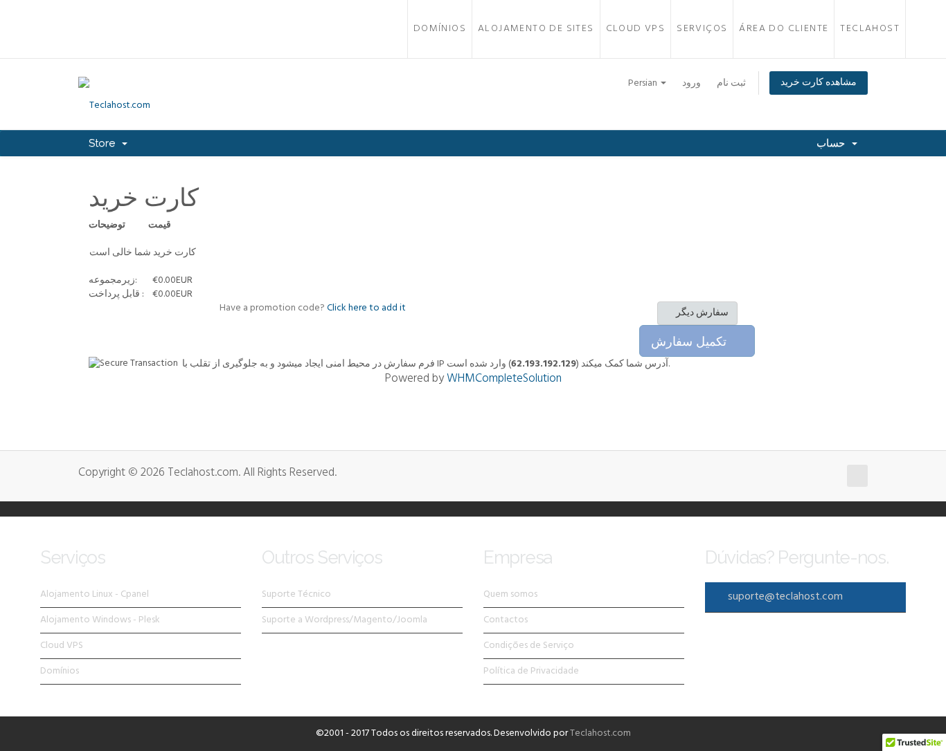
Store (105, 143)
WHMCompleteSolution (504, 378)
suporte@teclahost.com (785, 597)
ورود (691, 83)
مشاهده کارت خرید (818, 83)
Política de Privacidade (531, 671)
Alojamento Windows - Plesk (100, 620)
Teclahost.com (600, 733)
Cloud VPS (636, 29)
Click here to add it (366, 308)
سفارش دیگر (701, 313)
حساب (833, 143)
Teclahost (870, 29)
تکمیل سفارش (692, 341)
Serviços (702, 29)
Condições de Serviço (528, 645)
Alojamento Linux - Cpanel (94, 594)
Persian (643, 83)
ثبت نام (731, 83)
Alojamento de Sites (536, 29)
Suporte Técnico (296, 594)
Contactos (505, 620)
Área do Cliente (783, 29)
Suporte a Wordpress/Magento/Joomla (344, 620)
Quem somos (510, 594)
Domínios (439, 29)
